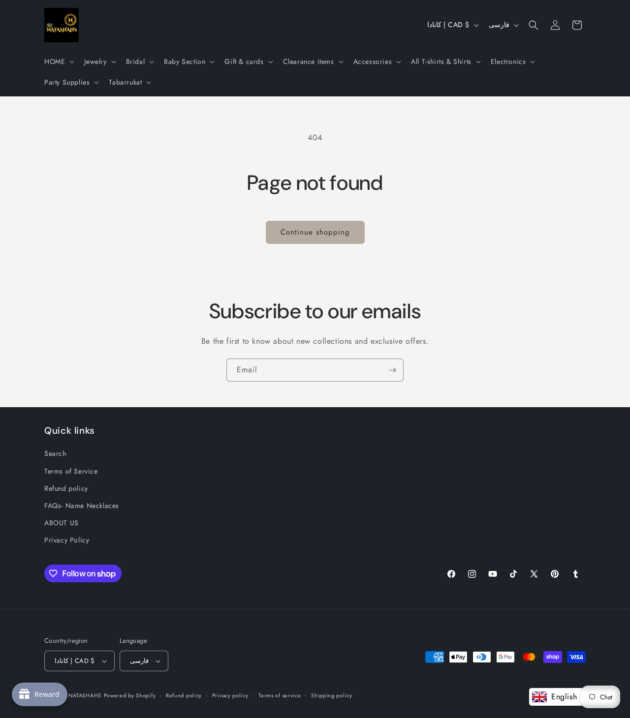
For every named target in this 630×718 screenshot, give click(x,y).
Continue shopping (315, 232)
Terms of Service (71, 471)
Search (55, 453)
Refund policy (66, 488)
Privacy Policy (66, 540)
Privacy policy (230, 695)
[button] (58, 61)
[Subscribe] (392, 370)
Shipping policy (331, 695)
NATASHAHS (84, 695)
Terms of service (279, 695)
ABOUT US (61, 523)
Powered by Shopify (130, 695)
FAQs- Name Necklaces (81, 505)
